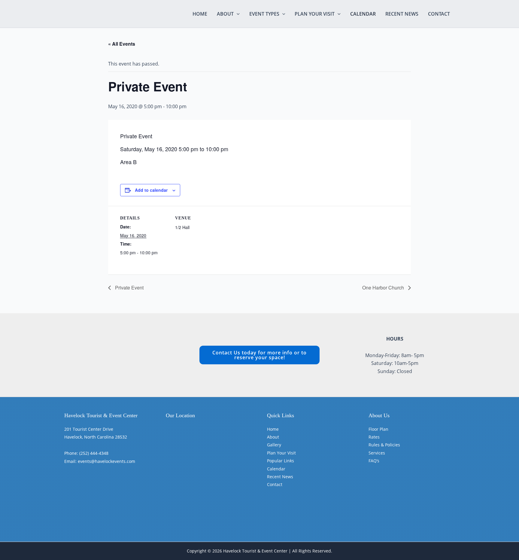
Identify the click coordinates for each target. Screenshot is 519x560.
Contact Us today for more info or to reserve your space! (259, 355)
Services (377, 453)
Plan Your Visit (315, 14)
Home (200, 14)
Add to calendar (151, 190)
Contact (439, 14)
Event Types (264, 14)
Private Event (129, 287)
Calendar (363, 14)
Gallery (274, 445)
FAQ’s (374, 461)
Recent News (401, 14)
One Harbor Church (383, 287)
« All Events (121, 43)
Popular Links (280, 461)
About (225, 14)
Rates (374, 437)
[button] (237, 14)
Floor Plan (378, 429)
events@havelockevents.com (106, 461)
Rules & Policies (384, 445)
